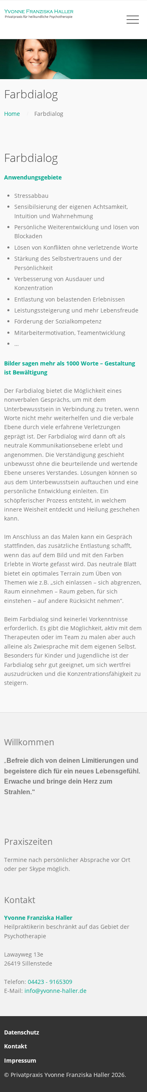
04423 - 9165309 (50, 982)
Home (12, 113)
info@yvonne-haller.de (55, 991)
